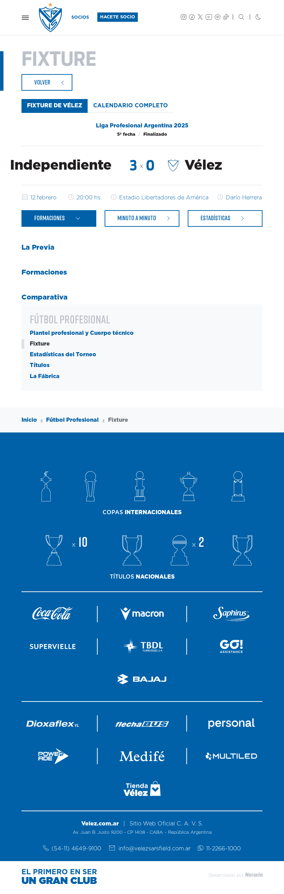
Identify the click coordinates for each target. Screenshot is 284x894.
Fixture (40, 344)
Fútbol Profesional (72, 420)
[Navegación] (25, 17)
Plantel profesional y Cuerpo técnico (82, 333)
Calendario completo (130, 105)
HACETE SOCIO (117, 17)
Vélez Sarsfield (51, 17)
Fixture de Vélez (54, 105)
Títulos (40, 365)
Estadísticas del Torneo (63, 354)
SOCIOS (80, 17)
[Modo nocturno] (252, 18)
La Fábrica (45, 376)
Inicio (29, 420)
